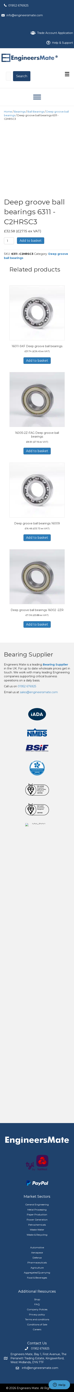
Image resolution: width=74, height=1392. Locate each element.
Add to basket (31, 240)
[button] (21, 76)
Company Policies (37, 1309)
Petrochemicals (37, 1224)
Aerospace (37, 1252)
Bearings (19, 111)
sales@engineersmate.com (39, 692)
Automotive (37, 1247)
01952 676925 (18, 5)
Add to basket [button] (37, 360)
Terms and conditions (37, 1319)
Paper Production (37, 1214)
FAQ (37, 1304)
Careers (37, 1329)
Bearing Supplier (28, 654)
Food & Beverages (37, 1277)
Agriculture (37, 1267)
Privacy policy (37, 1314)
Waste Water (37, 1229)
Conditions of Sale (37, 1324)
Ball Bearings (35, 111)
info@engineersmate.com (25, 15)
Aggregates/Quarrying (37, 1272)
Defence (37, 1257)
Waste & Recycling (37, 1234)
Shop (37, 1299)
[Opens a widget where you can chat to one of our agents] (59, 1385)
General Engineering (37, 1204)
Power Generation (37, 1219)
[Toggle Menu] (37, 97)
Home (8, 111)
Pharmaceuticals (37, 1262)
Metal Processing (37, 1209)
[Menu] (67, 74)
